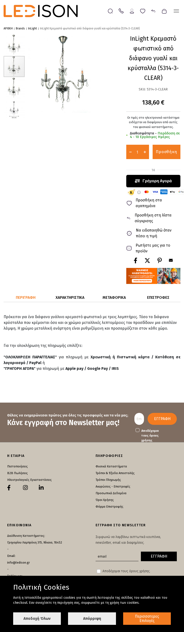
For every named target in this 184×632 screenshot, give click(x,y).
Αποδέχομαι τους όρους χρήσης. (126, 571)
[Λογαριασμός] (132, 10)
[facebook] (9, 488)
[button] (14, 44)
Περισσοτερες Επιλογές (147, 618)
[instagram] (25, 488)
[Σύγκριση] (153, 10)
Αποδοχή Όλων (37, 618)
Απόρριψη (92, 618)
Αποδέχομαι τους (150, 435)
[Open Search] (110, 11)
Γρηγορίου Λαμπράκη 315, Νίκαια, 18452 (34, 542)
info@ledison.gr (18, 562)
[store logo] (41, 11)
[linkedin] (41, 488)
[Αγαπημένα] (143, 10)
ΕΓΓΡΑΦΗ (162, 418)
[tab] (26, 297)
